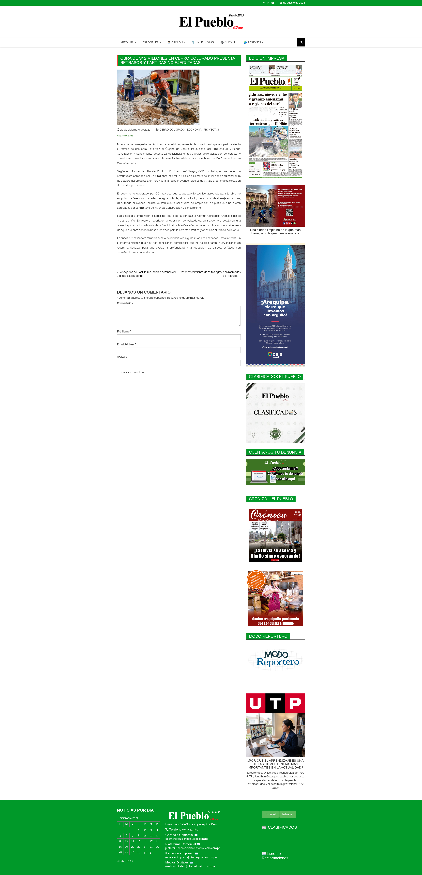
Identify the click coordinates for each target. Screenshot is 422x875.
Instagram (268, 3)
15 (138, 841)
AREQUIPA (127, 42)
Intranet (270, 814)
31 (151, 852)
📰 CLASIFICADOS (279, 827)
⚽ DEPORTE (228, 42)
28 (132, 852)
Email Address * (126, 344)
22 (138, 846)
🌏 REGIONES (252, 42)
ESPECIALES (150, 42)
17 (151, 841)
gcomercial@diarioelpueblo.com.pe (186, 838)
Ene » (129, 860)
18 (157, 841)
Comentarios (125, 303)
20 (126, 846)
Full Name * (124, 331)
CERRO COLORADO (172, 129)
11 (157, 835)
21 (132, 846)
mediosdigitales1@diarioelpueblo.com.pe (190, 866)
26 (120, 852)
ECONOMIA (194, 129)
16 (145, 841)
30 (145, 852)
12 (120, 841)
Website (122, 357)
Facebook (264, 3)
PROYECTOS (211, 129)
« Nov (120, 860)
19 (120, 846)
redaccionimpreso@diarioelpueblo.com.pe (191, 857)
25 (157, 846)
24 (151, 846)
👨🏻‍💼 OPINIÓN (175, 42)
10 (151, 835)
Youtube (272, 3)
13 (126, 841)
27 (126, 852)
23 (144, 846)
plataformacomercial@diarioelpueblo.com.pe (192, 848)
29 (138, 852)
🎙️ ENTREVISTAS (203, 42)
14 (132, 841)
